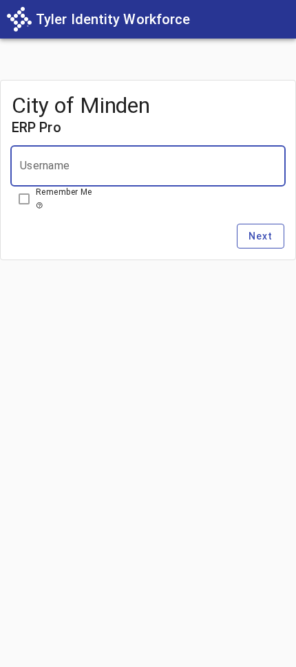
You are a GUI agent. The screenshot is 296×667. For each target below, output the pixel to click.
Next (261, 236)
